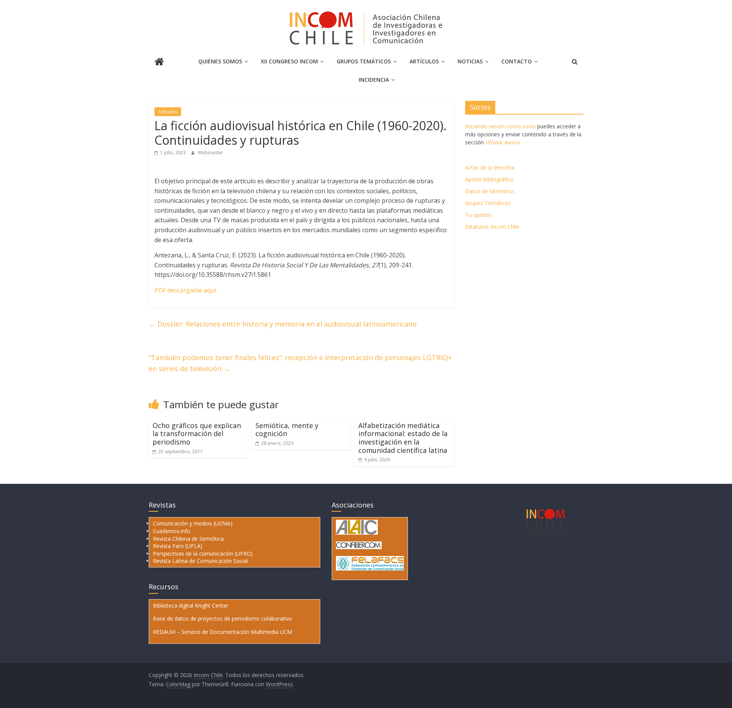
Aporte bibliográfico (489, 179)
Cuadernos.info (171, 531)
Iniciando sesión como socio (500, 126)
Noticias (470, 61)
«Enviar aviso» (502, 142)
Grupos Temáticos (488, 203)
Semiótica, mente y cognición (286, 429)
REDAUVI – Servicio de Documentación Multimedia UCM (222, 631)
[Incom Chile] (159, 62)
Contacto (516, 61)
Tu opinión (478, 214)
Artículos (424, 61)
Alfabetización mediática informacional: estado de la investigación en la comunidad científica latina (403, 438)
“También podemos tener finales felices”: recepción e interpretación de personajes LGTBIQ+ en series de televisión (300, 363)
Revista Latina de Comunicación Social (200, 560)
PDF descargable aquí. (185, 290)
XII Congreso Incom (289, 61)
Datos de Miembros (490, 191)
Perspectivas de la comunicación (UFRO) (203, 553)
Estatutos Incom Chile (492, 226)
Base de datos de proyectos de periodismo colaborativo (222, 618)
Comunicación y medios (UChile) (193, 523)
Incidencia (374, 79)
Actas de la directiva (489, 167)
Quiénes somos (220, 61)
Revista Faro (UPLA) (177, 546)
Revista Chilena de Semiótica (188, 538)
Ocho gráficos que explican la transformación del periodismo (196, 433)
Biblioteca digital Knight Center (190, 605)
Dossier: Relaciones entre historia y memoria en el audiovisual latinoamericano (283, 323)
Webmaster (210, 152)
